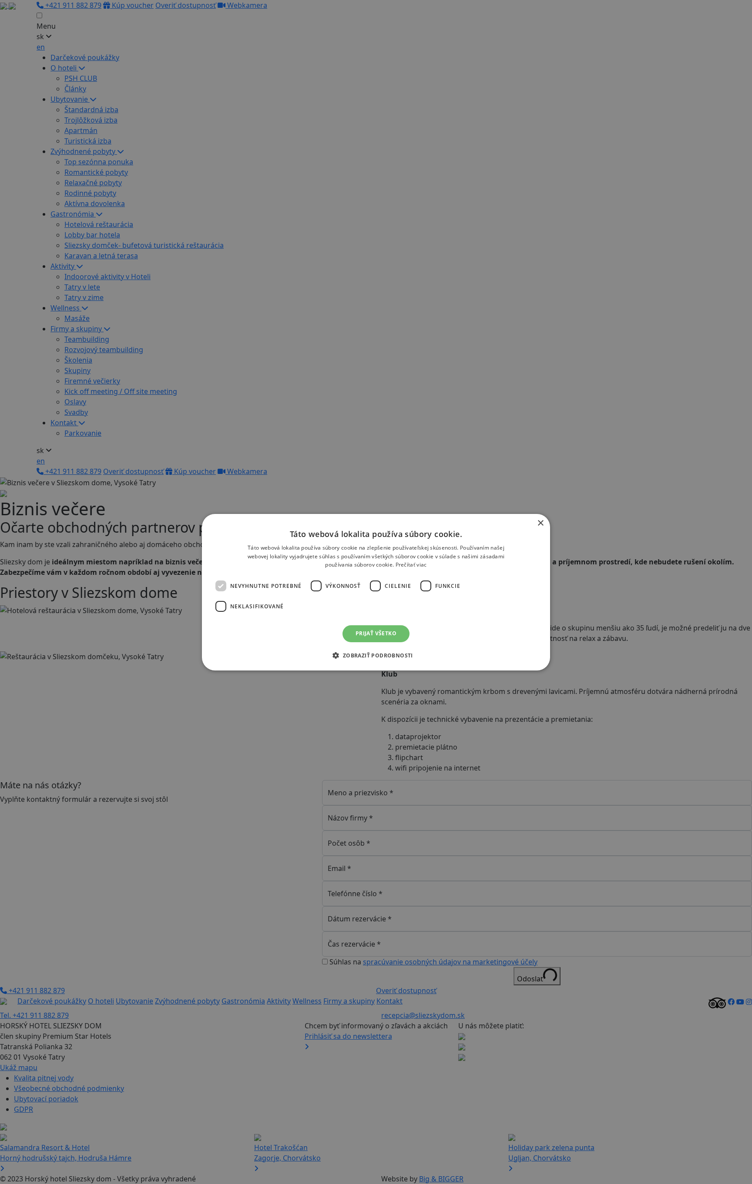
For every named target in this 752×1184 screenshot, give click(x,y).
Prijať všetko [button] (376, 633)
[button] (376, 655)
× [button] (540, 523)
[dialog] (376, 592)
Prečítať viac (411, 564)
